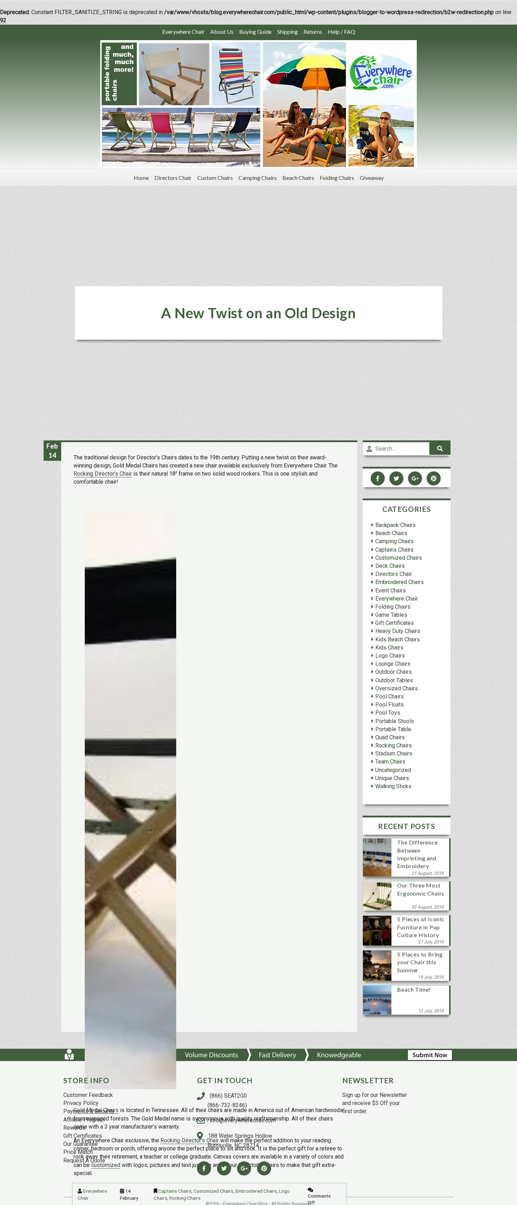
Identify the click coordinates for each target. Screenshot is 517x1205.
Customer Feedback (88, 1095)
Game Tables (391, 614)
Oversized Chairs (396, 688)
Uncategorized (393, 770)
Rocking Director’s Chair (103, 474)
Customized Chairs (213, 1191)
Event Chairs (390, 590)
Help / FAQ (341, 31)
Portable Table (393, 729)
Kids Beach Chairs (397, 639)
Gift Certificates (394, 623)
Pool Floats (389, 705)
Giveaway (372, 177)
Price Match (78, 1152)
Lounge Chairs (392, 664)
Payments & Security (89, 1111)
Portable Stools (394, 721)
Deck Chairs (390, 566)
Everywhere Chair (183, 31)
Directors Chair (173, 177)
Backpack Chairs (395, 525)
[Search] (440, 448)
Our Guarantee (80, 1144)
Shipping (287, 31)
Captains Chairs (174, 1191)
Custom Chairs (215, 177)
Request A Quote (84, 1160)
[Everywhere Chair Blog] (258, 103)
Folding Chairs (337, 177)
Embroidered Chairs (256, 1191)
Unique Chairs (392, 778)
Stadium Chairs (393, 754)
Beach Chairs (298, 177)
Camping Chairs (257, 177)
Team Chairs (390, 762)
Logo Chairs (390, 655)
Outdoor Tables (394, 680)
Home (141, 177)
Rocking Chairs (184, 1198)
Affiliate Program (83, 1119)
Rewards (74, 1127)
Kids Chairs (389, 647)
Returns (313, 31)
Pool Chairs (389, 696)
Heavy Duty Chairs (397, 631)
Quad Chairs (390, 737)
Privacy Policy (80, 1103)
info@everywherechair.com (242, 1120)
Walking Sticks (393, 786)
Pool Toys (387, 713)
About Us (222, 31)
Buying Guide (255, 31)
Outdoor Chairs (393, 672)
